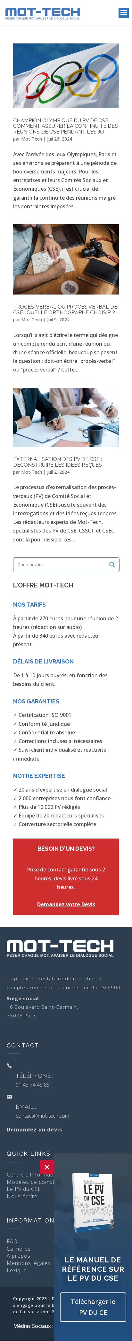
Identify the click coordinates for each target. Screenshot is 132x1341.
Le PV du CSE (24, 1188)
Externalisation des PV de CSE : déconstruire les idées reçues (57, 462)
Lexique (17, 1270)
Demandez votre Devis (66, 904)
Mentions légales (29, 1263)
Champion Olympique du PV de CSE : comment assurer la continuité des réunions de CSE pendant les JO (65, 126)
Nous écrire (22, 1196)
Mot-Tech (31, 139)
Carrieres (19, 1248)
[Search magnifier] (112, 564)
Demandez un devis (34, 1129)
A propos (18, 1255)
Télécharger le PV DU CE (93, 1307)
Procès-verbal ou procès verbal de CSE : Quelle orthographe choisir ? (65, 310)
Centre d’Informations (35, 1174)
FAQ (12, 1241)
